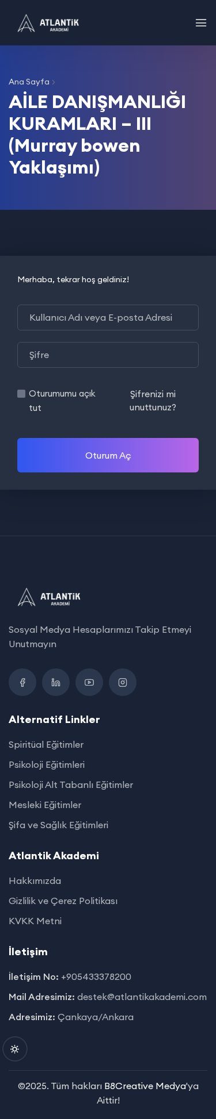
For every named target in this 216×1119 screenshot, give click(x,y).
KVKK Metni (35, 920)
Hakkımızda (35, 880)
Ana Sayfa (29, 81)
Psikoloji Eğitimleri (47, 764)
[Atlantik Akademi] (48, 23)
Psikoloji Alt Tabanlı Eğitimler (71, 784)
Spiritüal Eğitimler (46, 744)
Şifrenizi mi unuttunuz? (153, 400)
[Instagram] (123, 682)
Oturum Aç (108, 455)
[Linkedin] (56, 682)
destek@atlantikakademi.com (142, 996)
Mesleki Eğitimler (45, 804)
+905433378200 (96, 976)
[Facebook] (22, 682)
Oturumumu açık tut (62, 400)
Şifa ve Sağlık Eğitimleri (58, 824)
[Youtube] (89, 682)
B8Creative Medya (145, 1085)
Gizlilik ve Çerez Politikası (63, 900)
